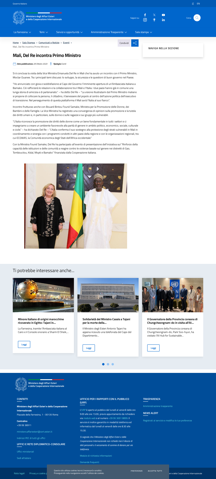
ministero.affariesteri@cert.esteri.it (34, 431)
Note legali (19, 473)
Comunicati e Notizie (49, 42)
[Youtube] (162, 15)
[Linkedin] (162, 20)
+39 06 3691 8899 (118, 418)
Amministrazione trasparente (158, 406)
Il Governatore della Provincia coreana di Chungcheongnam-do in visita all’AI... (172, 320)
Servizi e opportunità (67, 32)
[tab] (103, 364)
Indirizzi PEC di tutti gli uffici (31, 438)
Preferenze (137, 471)
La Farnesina (21, 32)
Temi (42, 32)
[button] (197, 17)
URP (83, 410)
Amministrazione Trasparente (107, 32)
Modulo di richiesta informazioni (96, 455)
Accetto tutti (155, 471)
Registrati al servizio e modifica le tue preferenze (167, 420)
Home (16, 42)
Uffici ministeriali (25, 451)
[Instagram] (144, 20)
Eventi (66, 42)
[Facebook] (144, 15)
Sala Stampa (28, 42)
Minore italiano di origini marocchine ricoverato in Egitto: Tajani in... (41, 320)
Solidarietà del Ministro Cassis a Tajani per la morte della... (106, 320)
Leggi (24, 344)
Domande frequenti (89, 462)
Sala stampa (142, 32)
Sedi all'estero (24, 458)
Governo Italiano (20, 3)
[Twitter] (153, 15)
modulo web (89, 418)
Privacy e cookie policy (40, 473)
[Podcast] (153, 20)
